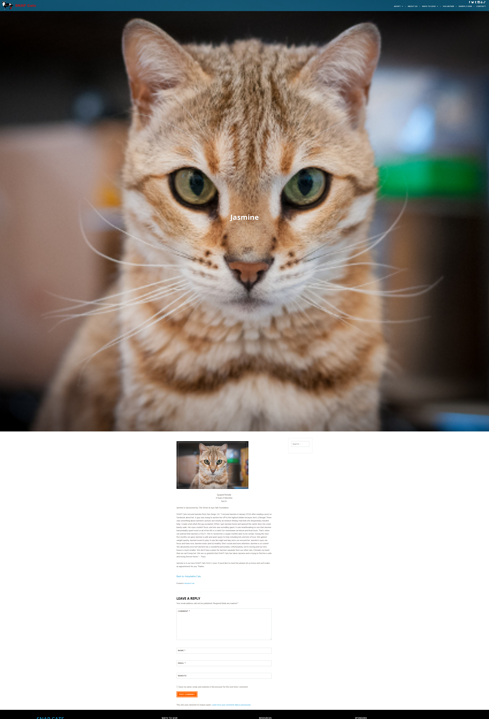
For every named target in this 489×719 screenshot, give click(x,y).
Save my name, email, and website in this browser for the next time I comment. (213, 687)
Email (182, 663)
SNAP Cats (9, 7)
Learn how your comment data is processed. (231, 704)
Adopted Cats (189, 583)
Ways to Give (429, 6)
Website (182, 675)
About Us (413, 6)
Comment (184, 611)
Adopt (397, 6)
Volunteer (448, 6)
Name (182, 650)
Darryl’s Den (465, 6)
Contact (481, 6)
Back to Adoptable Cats (188, 576)
